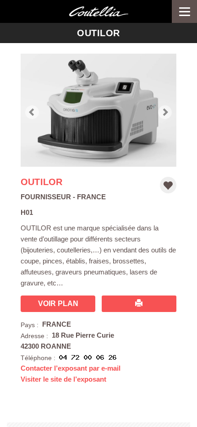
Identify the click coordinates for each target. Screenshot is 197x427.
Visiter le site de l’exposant (63, 379)
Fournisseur (46, 197)
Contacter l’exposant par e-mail (70, 368)
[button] (32, 110)
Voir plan (58, 303)
